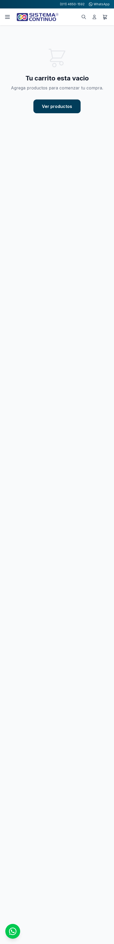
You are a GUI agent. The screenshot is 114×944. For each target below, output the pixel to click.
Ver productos (57, 106)
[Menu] (7, 17)
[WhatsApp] (12, 931)
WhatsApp (102, 4)
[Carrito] (105, 17)
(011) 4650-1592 (72, 4)
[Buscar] (84, 17)
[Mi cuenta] (94, 17)
